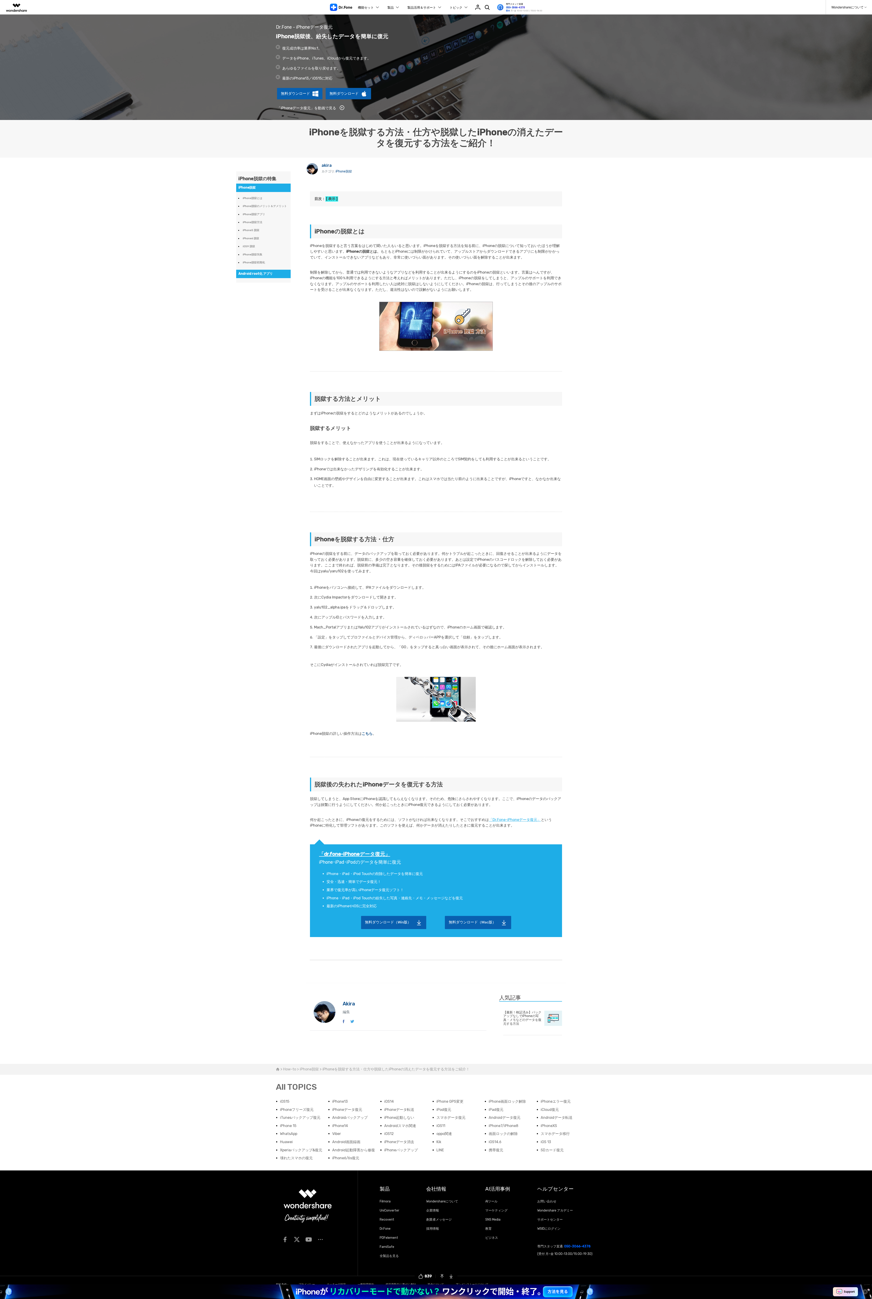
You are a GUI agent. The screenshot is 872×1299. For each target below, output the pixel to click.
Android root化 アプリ (255, 274)
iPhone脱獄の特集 (257, 178)
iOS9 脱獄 (249, 246)
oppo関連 (444, 1134)
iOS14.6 (495, 1142)
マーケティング (496, 1210)
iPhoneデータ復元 (347, 1109)
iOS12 (389, 1134)
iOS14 (389, 1101)
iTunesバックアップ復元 (300, 1117)
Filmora (385, 1201)
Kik (438, 1142)
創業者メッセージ (439, 1220)
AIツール (491, 1201)
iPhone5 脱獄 (251, 230)
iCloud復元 (550, 1109)
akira (327, 165)
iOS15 (284, 1101)
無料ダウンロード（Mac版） (472, 922)
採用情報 (432, 1229)
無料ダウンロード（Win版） (388, 922)
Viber (336, 1134)
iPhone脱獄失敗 (252, 254)
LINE (440, 1150)
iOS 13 (546, 1142)
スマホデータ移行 (555, 1134)
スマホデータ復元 (451, 1117)
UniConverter (389, 1210)
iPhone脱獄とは (252, 198)
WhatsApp (288, 1134)
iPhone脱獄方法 (252, 222)
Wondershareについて (442, 1201)
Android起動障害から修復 (353, 1150)
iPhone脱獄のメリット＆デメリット (265, 206)
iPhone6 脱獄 (251, 238)
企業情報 (432, 1210)
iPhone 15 (288, 1126)
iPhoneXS (549, 1126)
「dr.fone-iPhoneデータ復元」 (354, 854)
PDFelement (389, 1238)
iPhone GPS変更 (449, 1101)
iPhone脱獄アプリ (254, 214)
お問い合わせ (546, 1201)
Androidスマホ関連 (400, 1126)
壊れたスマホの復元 (296, 1158)
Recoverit (387, 1220)
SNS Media (492, 1220)
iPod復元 (443, 1109)
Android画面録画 (346, 1142)
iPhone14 (340, 1126)
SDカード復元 (552, 1150)
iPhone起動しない (399, 1117)
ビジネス (491, 1238)
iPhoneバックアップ (401, 1150)
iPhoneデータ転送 (399, 1109)
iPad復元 (496, 1109)
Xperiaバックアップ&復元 (301, 1150)
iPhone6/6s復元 (345, 1158)
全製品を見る (389, 1256)
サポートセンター (550, 1220)
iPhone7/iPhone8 (503, 1126)
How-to (289, 1069)
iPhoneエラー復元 (556, 1101)
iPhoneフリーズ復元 (297, 1109)
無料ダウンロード (295, 93)
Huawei (286, 1142)
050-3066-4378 (515, 7)
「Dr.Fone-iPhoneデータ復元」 (515, 820)
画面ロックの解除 (503, 1134)
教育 (488, 1229)
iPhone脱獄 (344, 171)
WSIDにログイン (548, 1229)
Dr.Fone (385, 1229)
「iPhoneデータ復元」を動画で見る (307, 108)
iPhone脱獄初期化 (254, 262)
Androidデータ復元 (504, 1117)
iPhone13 (340, 1101)
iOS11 (440, 1126)
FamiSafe (387, 1247)
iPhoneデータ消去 (399, 1142)
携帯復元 (496, 1150)
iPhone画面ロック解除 (507, 1101)
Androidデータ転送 (556, 1117)
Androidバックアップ (350, 1117)
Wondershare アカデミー (555, 1210)
